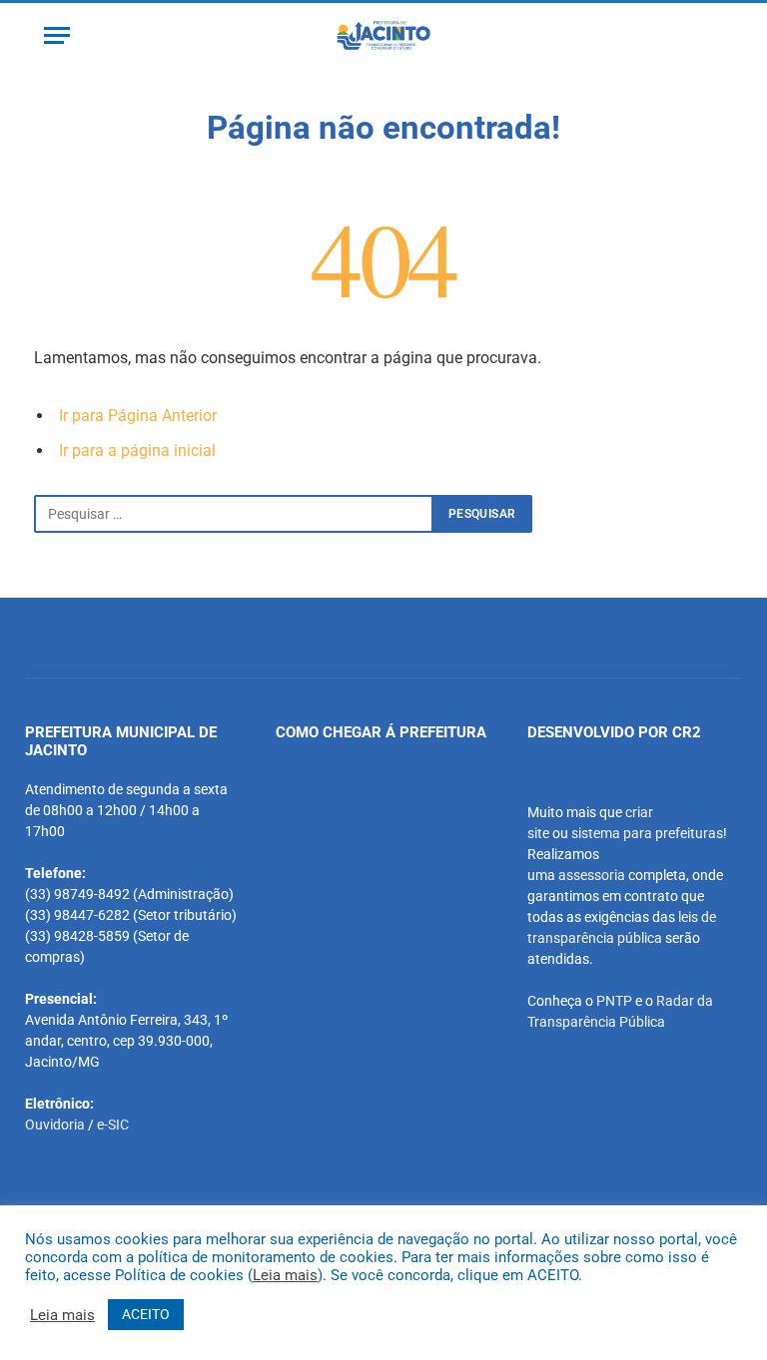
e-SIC (113, 1125)
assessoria (591, 875)
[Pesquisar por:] (233, 514)
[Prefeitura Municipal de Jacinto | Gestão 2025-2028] (383, 35)
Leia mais (285, 1275)
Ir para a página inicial (137, 450)
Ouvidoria (55, 1125)
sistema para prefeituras (647, 833)
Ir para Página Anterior (138, 415)
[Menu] (57, 35)
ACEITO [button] (146, 1314)
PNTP (614, 1001)
